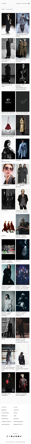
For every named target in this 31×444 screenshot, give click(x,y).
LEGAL (15, 413)
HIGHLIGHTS (5, 418)
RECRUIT (16, 418)
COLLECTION (5, 413)
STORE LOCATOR (6, 421)
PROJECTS (4, 415)
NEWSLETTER (18, 424)
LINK (15, 415)
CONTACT (16, 410)
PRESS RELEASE (18, 421)
